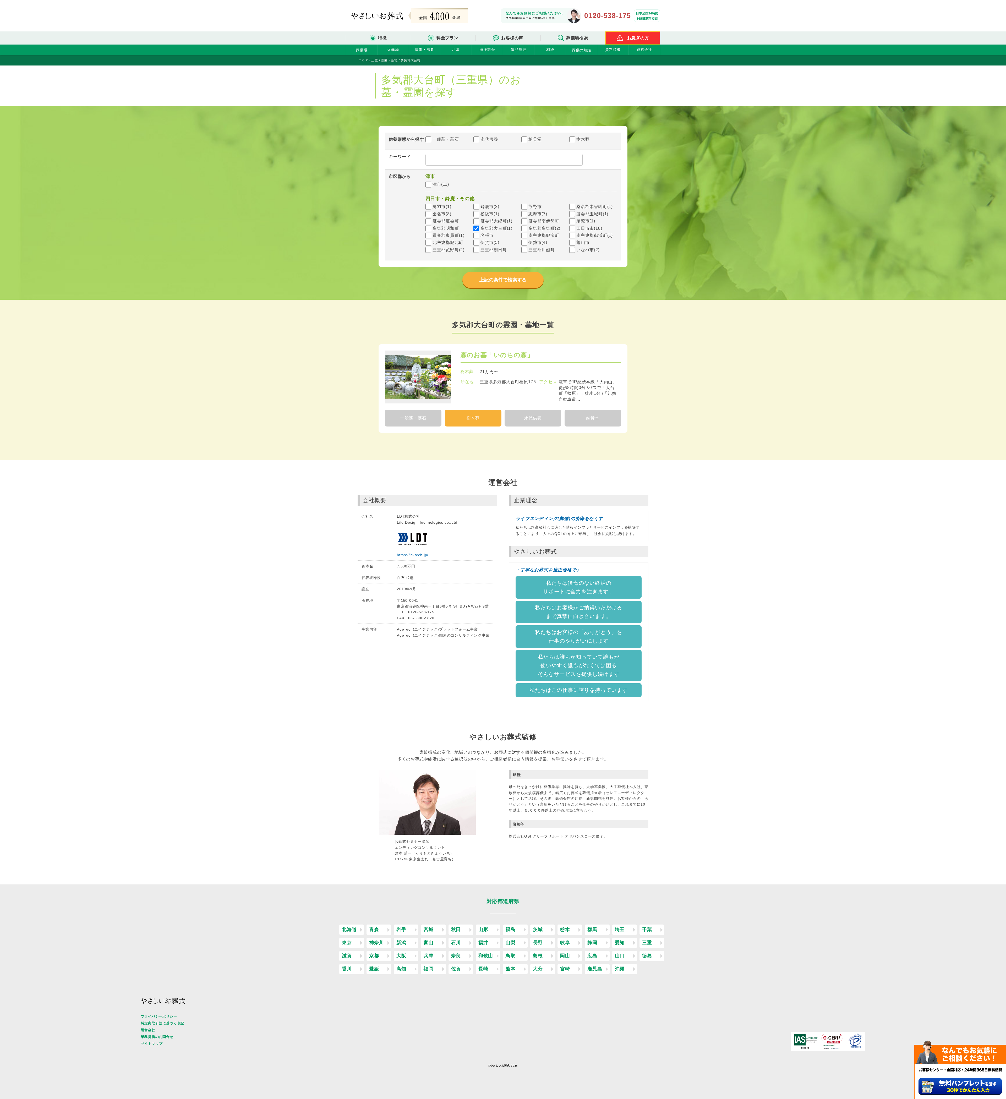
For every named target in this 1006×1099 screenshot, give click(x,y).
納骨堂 (535, 139)
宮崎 (565, 968)
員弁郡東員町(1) (448, 235)
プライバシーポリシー (159, 1016)
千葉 (647, 929)
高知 (401, 968)
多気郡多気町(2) (544, 228)
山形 (483, 929)
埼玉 (620, 929)
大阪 (401, 955)
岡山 (565, 955)
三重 (647, 942)
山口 (620, 955)
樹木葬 (582, 139)
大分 (538, 968)
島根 (538, 955)
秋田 (456, 929)
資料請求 (613, 49)
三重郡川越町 (541, 250)
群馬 (592, 929)
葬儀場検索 (577, 38)
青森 (374, 929)
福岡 (429, 968)
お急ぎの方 (638, 38)
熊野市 (535, 206)
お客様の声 (512, 38)
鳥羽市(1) (442, 206)
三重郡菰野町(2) (448, 250)
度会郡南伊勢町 (543, 221)
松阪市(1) (489, 214)
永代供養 (489, 139)
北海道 (349, 929)
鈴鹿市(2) (489, 206)
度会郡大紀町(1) (496, 221)
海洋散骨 (487, 49)
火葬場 (393, 49)
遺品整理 (518, 49)
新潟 (401, 942)
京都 (374, 955)
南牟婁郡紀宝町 (543, 235)
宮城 (429, 929)
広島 (592, 955)
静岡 (592, 942)
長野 (538, 942)
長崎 (483, 968)
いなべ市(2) (588, 250)
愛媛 (374, 968)
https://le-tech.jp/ (412, 555)
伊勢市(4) (537, 242)
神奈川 (376, 942)
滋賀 (347, 955)
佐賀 (456, 968)
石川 (456, 942)
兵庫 (429, 955)
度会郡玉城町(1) (592, 214)
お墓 (456, 49)
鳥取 (511, 955)
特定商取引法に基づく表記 (162, 1023)
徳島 (647, 955)
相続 (550, 49)
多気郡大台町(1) (496, 228)
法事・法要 (424, 49)
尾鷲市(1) (585, 221)
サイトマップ (152, 1044)
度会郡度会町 (446, 221)
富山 (429, 942)
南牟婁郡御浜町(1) (594, 235)
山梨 (511, 942)
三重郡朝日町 (493, 250)
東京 (347, 942)
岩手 (401, 929)
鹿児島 (594, 968)
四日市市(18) (589, 228)
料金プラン (447, 38)
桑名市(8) (442, 214)
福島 (511, 929)
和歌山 (485, 955)
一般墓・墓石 (446, 139)
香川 (347, 968)
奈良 (456, 955)
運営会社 (644, 49)
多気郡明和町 (446, 228)
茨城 (538, 929)
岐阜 (565, 942)
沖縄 (620, 968)
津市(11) (441, 184)
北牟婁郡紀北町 (448, 242)
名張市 (487, 235)
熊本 (511, 968)
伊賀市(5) (489, 242)
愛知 (620, 942)
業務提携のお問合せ (157, 1037)
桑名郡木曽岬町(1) (594, 206)
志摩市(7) (537, 214)
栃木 (565, 929)
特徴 (382, 38)
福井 (483, 942)
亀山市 (582, 242)
